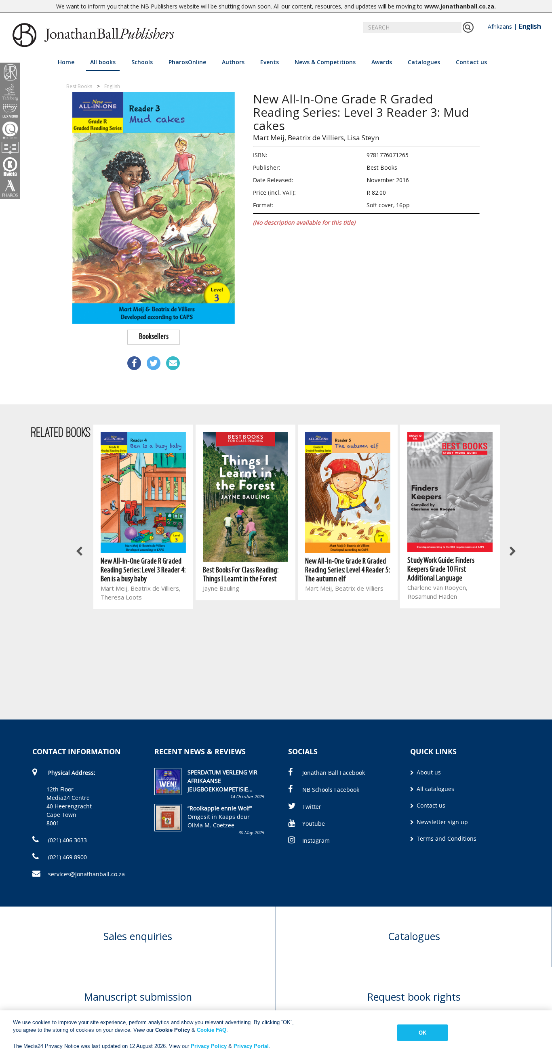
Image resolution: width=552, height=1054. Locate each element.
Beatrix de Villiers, (317, 137)
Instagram (316, 840)
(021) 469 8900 (66, 857)
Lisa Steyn (363, 137)
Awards (381, 62)
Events (269, 62)
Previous (80, 552)
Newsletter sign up (441, 822)
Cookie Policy (172, 1030)
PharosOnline (187, 62)
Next (512, 552)
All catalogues (434, 789)
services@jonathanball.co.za (86, 874)
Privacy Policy (209, 1046)
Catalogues (424, 62)
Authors (233, 62)
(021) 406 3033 (66, 840)
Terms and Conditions (445, 838)
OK (422, 1033)
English (529, 26)
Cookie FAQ (211, 1030)
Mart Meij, (269, 137)
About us (428, 772)
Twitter (311, 806)
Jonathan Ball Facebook (333, 772)
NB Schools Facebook (330, 789)
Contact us (471, 62)
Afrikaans (500, 26)
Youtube (313, 823)
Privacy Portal (251, 1046)
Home (66, 62)
